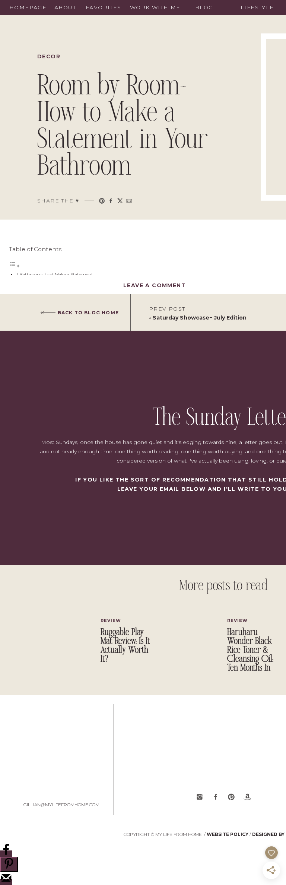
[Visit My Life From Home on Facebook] (215, 797)
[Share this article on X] (120, 201)
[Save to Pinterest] (9, 864)
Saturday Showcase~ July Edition (200, 317)
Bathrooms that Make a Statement (56, 274)
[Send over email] (6, 882)
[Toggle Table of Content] (14, 266)
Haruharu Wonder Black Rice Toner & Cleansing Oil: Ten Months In (250, 650)
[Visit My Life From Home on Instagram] (199, 797)
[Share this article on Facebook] (111, 201)
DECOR (48, 56)
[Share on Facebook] (6, 853)
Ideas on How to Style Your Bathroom (59, 291)
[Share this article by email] (129, 201)
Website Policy (227, 834)
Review (111, 620)
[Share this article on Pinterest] (102, 201)
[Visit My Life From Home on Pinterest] (231, 797)
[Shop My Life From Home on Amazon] (247, 797)
